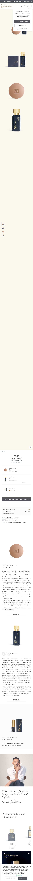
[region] (16, 872)
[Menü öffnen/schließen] (31, 6)
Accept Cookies (22, 878)
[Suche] (21, 6)
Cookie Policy (19, 875)
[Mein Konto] (24, 6)
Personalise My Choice (11, 878)
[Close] (31, 1)
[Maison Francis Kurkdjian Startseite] (6, 6)
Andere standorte (22, 28)
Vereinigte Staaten (22, 21)
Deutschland (22, 25)
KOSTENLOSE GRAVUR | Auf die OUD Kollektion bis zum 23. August (16, 1)
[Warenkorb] (28, 6)
